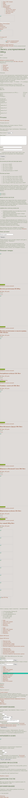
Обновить (24, 228)
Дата (1, 717)
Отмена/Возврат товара (8, 643)
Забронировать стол (5, 22)
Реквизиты (5, 625)
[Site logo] (7, 21)
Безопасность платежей (8, 645)
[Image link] (5, 606)
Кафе (4, 620)
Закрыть (2, 684)
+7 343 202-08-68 (4, 793)
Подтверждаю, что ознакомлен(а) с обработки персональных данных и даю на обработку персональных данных (13, 757)
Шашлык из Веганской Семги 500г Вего (12, 468)
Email (2, 149)
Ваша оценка (3, 132)
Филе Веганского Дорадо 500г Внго (11, 426)
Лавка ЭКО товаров (8, 621)
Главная (2, 46)
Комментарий (3, 721)
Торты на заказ (6, 623)
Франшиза (8, 8)
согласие (22, 756)
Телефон (2, 715)
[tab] (5, 65)
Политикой (22, 755)
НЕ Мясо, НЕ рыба (9, 46)
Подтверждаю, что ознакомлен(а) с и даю (13, 724)
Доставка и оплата (10, 10)
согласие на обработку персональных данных (13, 725)
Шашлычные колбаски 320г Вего (10, 511)
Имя (1, 147)
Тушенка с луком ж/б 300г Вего (10, 385)
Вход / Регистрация (7, 681)
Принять (23, 698)
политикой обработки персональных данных (12, 724)
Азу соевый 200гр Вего (7, 523)
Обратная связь (9, 12)
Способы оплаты (7, 642)
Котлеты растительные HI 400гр (10, 289)
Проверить (3, 237)
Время (1, 718)
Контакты (8, 13)
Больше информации (10, 698)
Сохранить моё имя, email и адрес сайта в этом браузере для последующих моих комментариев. (12, 153)
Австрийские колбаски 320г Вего (10, 373)
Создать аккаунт (4, 692)
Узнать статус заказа (11, 9)
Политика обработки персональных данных (13, 646)
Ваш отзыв (3, 135)
